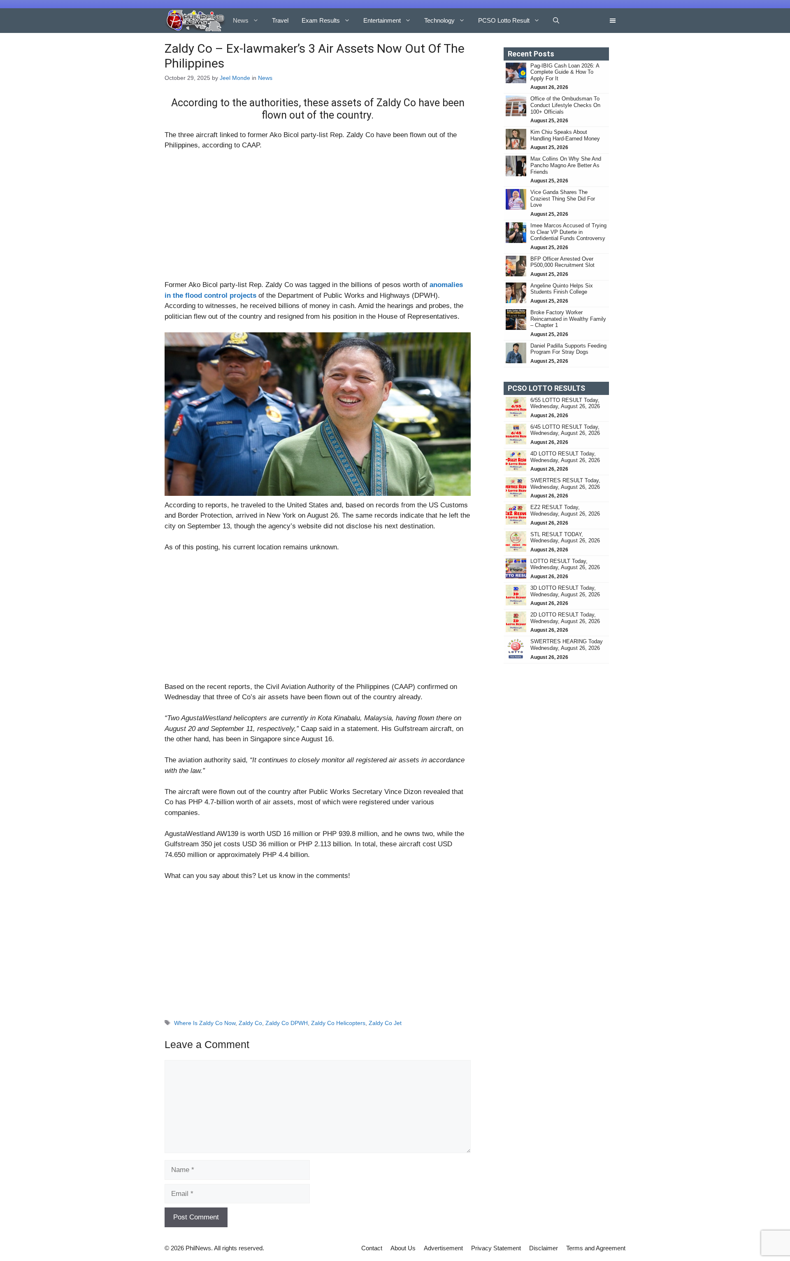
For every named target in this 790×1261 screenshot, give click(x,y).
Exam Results (321, 20)
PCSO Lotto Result (504, 20)
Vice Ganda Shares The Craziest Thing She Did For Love (562, 198)
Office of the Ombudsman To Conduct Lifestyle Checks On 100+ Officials (565, 105)
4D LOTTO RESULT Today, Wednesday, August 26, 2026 (565, 457)
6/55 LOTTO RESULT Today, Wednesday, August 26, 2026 (565, 403)
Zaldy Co (250, 1023)
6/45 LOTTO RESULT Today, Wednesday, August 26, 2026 (565, 430)
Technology (439, 20)
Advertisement (443, 1248)
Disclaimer (543, 1248)
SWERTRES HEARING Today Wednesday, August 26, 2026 (566, 644)
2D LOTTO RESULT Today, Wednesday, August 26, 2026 (565, 618)
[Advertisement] (318, 218)
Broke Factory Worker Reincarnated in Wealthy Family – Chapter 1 (568, 318)
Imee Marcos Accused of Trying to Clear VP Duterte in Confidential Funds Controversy (568, 231)
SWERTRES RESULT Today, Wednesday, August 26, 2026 (565, 483)
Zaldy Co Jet (385, 1023)
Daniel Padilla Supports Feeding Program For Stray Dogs (568, 349)
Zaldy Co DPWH (286, 1023)
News (241, 20)
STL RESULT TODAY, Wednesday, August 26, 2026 (565, 537)
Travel (280, 20)
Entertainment (382, 20)
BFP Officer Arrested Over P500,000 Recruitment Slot (562, 262)
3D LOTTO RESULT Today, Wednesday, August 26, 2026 (565, 591)
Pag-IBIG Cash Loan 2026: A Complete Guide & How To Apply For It (564, 72)
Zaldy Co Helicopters (338, 1023)
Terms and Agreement (595, 1248)
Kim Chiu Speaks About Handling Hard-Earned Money (565, 135)
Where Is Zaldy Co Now (204, 1023)
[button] (556, 20)
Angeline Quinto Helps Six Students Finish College (561, 289)
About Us (403, 1248)
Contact (371, 1248)
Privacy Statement (496, 1248)
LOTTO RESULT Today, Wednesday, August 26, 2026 (565, 564)
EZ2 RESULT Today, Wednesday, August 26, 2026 (565, 510)
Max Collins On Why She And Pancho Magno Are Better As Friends (565, 165)
